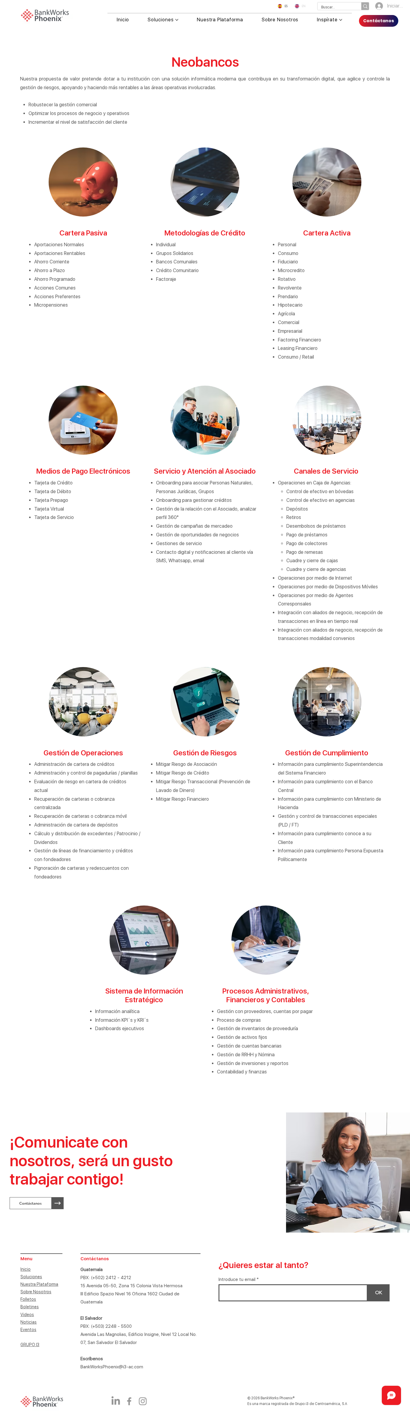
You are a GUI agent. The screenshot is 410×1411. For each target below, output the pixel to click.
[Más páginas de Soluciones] (176, 19)
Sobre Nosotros (35, 1291)
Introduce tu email (237, 1279)
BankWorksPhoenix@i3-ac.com (111, 1367)
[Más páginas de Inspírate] (340, 19)
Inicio (25, 1269)
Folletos (28, 1299)
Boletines (29, 1306)
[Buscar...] (365, 6)
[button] (31, 1203)
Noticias (28, 1322)
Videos (27, 1314)
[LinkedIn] (115, 1401)
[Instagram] (142, 1401)
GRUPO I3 (29, 1344)
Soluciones (31, 1276)
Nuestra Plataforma (39, 1284)
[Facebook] (129, 1401)
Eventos (28, 1329)
